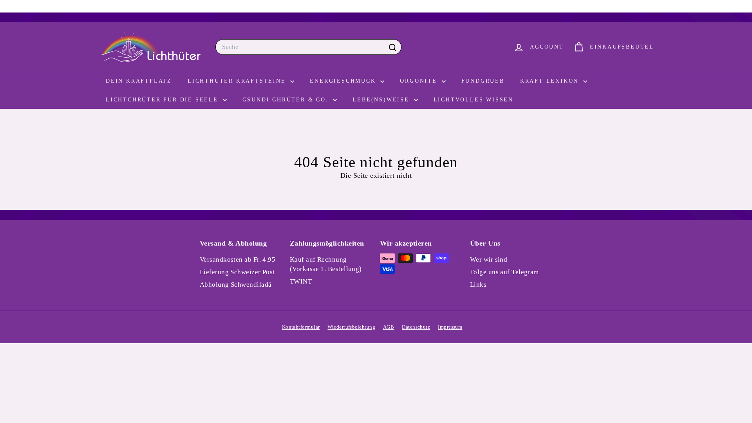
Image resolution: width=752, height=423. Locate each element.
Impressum (450, 327)
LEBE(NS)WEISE (382, 100)
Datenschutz (416, 327)
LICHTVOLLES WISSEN (473, 100)
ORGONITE (419, 81)
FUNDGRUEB (482, 81)
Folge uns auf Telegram (504, 272)
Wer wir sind (488, 259)
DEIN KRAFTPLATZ (139, 81)
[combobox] (308, 47)
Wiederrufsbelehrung (351, 327)
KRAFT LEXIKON (550, 81)
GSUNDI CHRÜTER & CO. (286, 100)
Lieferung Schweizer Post (237, 272)
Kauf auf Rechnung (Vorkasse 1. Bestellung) (326, 264)
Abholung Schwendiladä (235, 284)
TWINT (301, 281)
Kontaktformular (301, 327)
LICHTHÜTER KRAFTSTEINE (238, 81)
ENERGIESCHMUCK (344, 81)
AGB (388, 327)
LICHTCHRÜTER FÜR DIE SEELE (163, 100)
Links (478, 284)
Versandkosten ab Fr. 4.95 (237, 259)
